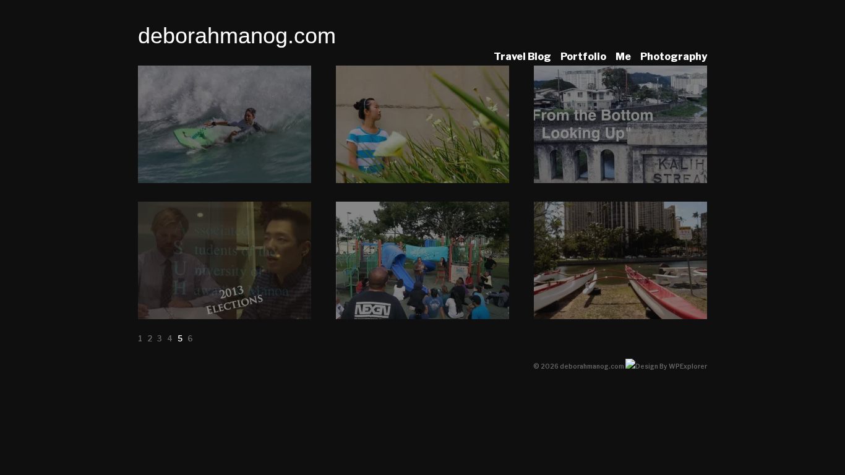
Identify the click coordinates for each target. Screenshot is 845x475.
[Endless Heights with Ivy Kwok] (422, 180)
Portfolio (583, 56)
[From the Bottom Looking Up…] (620, 180)
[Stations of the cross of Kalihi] (422, 316)
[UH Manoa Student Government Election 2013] (224, 316)
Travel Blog (522, 56)
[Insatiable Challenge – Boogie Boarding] (224, 180)
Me (623, 56)
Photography (673, 56)
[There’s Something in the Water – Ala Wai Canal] (620, 316)
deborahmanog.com (237, 35)
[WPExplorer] (666, 366)
